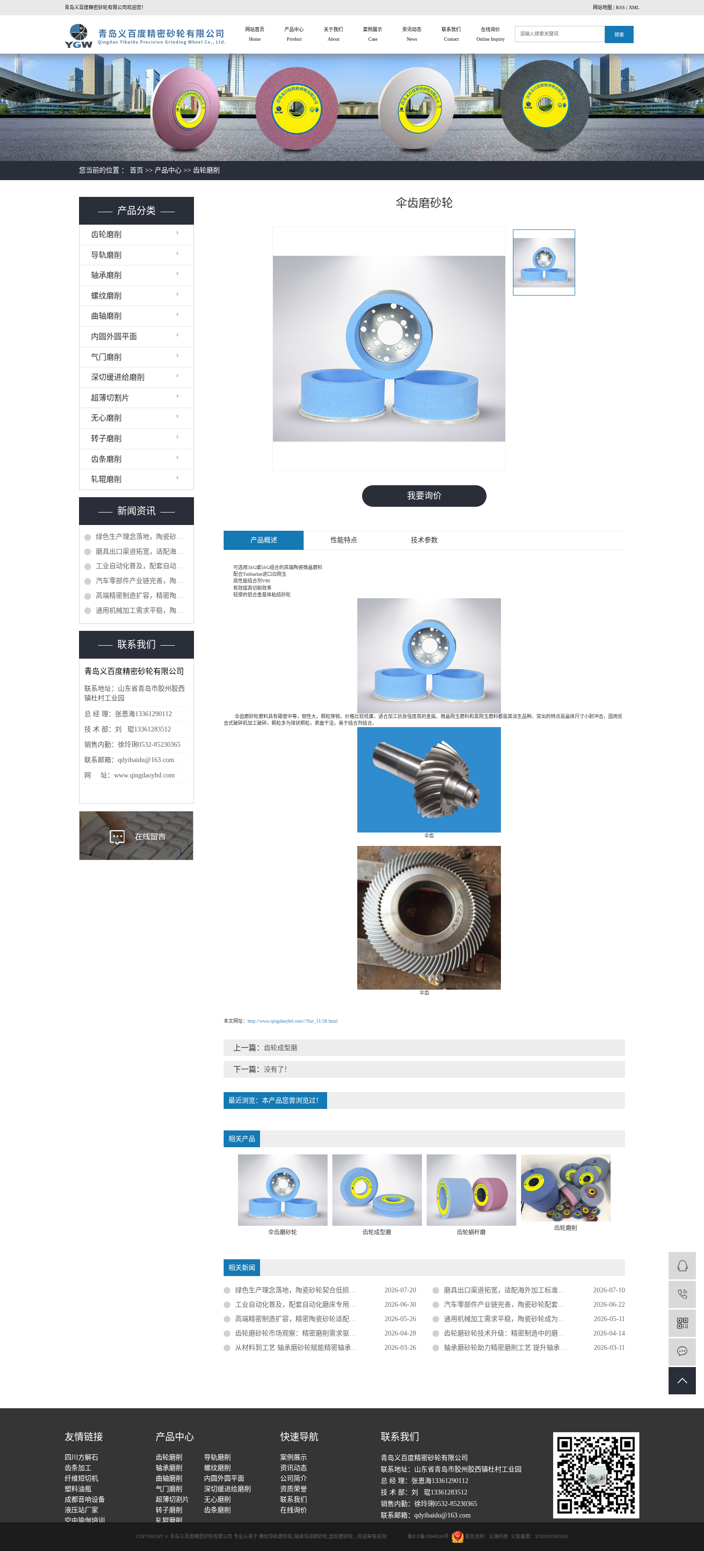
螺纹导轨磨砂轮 (276, 1536)
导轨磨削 (106, 255)
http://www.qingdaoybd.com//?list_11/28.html (293, 1021)
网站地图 (602, 7)
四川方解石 (81, 1457)
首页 (136, 170)
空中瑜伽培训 (85, 1520)
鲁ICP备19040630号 (428, 1536)
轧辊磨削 (106, 479)
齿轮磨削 (206, 170)
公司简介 (293, 1478)
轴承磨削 (106, 275)
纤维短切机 (81, 1478)
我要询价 (424, 496)
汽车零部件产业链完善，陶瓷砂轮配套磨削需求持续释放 (142, 580)
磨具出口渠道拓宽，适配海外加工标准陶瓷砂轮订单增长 (142, 551)
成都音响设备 (85, 1499)
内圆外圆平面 (114, 336)
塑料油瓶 (78, 1489)
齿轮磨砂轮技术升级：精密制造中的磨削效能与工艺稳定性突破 (534, 1333)
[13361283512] (682, 1294)
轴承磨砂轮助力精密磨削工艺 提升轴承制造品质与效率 (525, 1347)
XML (634, 7)
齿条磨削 (106, 459)
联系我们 (451, 34)
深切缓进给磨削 (118, 377)
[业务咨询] (682, 1265)
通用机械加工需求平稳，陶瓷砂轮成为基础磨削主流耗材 (142, 610)
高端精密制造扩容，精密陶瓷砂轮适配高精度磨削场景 (142, 595)
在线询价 (491, 34)
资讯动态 (411, 34)
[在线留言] (682, 1352)
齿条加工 (78, 1467)
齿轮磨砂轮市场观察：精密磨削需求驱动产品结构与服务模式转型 (325, 1333)
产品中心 (294, 34)
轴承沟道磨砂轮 (311, 1536)
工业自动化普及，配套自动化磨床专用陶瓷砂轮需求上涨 (142, 566)
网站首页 (254, 34)
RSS (620, 7)
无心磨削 (106, 418)
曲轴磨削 (106, 316)
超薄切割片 (110, 398)
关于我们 (333, 34)
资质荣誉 (293, 1489)
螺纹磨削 (106, 296)
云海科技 (498, 1536)
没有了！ (277, 1069)
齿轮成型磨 (280, 1047)
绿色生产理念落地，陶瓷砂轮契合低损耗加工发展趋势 (142, 536)
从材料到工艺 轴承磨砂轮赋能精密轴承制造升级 (306, 1347)
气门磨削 (106, 357)
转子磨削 (106, 438)
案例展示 (372, 34)
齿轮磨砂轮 (341, 1536)
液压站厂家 (81, 1510)
